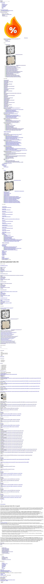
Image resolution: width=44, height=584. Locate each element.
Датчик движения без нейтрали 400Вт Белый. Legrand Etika (9, 409)
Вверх (1, 544)
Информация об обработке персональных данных (7, 579)
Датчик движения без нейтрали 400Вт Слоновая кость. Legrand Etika (10, 415)
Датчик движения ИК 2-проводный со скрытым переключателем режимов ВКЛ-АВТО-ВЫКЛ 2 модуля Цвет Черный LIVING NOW (20, 386)
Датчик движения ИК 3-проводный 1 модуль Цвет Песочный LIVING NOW (11, 441)
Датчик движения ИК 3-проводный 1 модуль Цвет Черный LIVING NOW (11, 444)
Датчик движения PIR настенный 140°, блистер (7, 469)
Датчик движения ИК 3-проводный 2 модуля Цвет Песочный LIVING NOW (11, 432)
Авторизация (2, 9)
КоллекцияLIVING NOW (4, 252)
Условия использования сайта (6, 559)
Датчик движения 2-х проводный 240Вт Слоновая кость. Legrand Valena (11, 474)
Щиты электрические (5, 550)
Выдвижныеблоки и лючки (4, 245)
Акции (3, 556)
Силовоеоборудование (4, 234)
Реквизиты (3, 566)
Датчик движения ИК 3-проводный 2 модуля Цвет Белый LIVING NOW (11, 438)
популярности (2, 377)
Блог (2, 7)
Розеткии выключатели (4, 165)
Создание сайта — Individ (4, 580)
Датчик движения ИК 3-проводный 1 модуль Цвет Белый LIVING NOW (11, 447)
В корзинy (1, 412)
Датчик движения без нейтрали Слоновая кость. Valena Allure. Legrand (10, 497)
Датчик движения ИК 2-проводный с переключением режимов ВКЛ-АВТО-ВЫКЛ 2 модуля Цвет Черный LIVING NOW (18, 450)
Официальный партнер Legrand (5, 570)
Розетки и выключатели (5, 548)
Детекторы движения (3, 522)
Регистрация (6, 9)
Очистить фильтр (8, 372)
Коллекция (1, 363)
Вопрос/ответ (4, 565)
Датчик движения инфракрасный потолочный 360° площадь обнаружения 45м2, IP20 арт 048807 (14, 462)
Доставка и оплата (4, 4)
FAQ (2, 8)
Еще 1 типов (2, 356)
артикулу (6, 377)
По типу (7, 40)
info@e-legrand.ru (2, 577)
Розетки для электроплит (5, 553)
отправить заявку (6, 133)
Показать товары (3, 372)
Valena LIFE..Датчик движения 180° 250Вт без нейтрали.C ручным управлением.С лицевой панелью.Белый (16, 455)
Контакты (3, 3)
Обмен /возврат (4, 5)
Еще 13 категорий (3, 343)
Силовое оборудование (5, 549)
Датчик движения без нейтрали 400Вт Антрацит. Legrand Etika (9, 426)
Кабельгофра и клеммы (4, 251)
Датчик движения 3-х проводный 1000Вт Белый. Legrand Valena (9, 491)
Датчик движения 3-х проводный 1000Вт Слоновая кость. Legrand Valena (11, 486)
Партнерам (3, 6)
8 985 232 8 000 (2, 2)
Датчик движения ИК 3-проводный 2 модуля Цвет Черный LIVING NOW (11, 435)
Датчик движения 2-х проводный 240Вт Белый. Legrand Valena (9, 480)
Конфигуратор (9, 14)
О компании (4, 564)
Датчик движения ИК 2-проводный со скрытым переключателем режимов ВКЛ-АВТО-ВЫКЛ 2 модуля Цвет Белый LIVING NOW (19, 391)
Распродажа (4, 253)
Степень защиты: (2, 350)
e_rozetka (1, 574)
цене (8, 377)
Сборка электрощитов (7, 131)
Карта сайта (4, 558)
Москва (1, 0)
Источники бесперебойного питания (7, 551)
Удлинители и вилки (5, 552)
